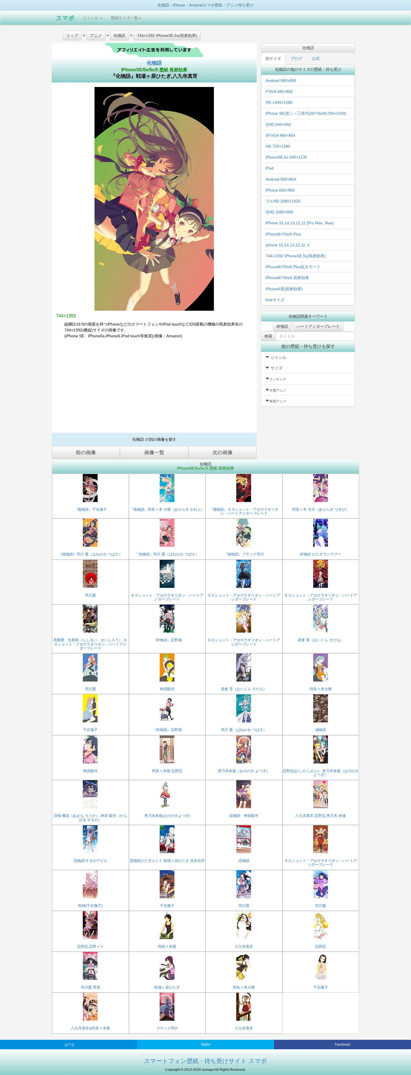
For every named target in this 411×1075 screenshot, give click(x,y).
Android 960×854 (281, 179)
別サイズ (273, 58)
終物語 (282, 326)
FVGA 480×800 (279, 91)
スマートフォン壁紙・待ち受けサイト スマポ (205, 1061)
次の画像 (222, 452)
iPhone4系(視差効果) (284, 289)
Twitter (206, 1044)
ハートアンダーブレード (318, 326)
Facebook (342, 1044)
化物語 (154, 63)
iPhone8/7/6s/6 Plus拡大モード (293, 267)
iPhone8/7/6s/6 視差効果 (287, 277)
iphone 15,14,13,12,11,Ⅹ (288, 245)
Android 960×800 (281, 80)
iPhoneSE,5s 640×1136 (286, 157)
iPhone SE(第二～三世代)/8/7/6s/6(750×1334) (306, 113)
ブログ (296, 58)
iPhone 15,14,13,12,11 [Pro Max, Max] (300, 223)
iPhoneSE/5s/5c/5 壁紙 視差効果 (154, 69)
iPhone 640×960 (280, 190)
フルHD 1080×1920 (283, 201)
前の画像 (86, 452)
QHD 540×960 (278, 124)
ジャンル (91, 18)
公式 (316, 58)
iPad (269, 168)
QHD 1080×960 (279, 212)
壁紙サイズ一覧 (124, 18)
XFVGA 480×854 (280, 135)
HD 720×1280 (278, 146)
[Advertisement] (154, 388)
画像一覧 (154, 452)
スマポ (65, 18)
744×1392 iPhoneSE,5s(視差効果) (296, 256)
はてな (70, 1044)
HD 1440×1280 (279, 102)
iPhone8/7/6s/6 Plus (283, 234)
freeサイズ (275, 300)
